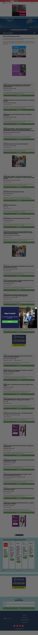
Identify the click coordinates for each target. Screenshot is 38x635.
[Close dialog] (36, 308)
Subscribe (10, 321)
